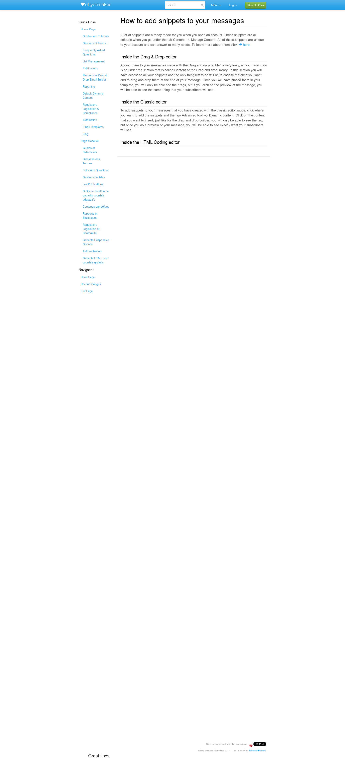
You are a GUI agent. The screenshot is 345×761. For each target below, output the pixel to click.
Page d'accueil (90, 141)
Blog (85, 134)
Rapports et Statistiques (90, 215)
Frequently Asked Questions (94, 52)
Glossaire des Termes (91, 161)
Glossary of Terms (94, 43)
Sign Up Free (255, 5)
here (246, 44)
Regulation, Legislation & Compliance (91, 109)
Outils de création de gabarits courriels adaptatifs (96, 195)
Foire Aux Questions (95, 170)
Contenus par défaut (96, 206)
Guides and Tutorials (96, 36)
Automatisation (92, 251)
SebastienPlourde (257, 750)
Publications (90, 68)
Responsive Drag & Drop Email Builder (95, 77)
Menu (214, 5)
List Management (94, 61)
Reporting (89, 86)
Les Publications (93, 184)
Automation (90, 120)
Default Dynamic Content (93, 95)
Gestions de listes (94, 177)
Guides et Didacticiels (90, 150)
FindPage (87, 291)
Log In (233, 5)
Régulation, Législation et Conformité (91, 229)
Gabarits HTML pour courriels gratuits (96, 260)
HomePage (88, 277)
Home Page (88, 29)
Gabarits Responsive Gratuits (96, 242)
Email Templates (93, 127)
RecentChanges (91, 284)
